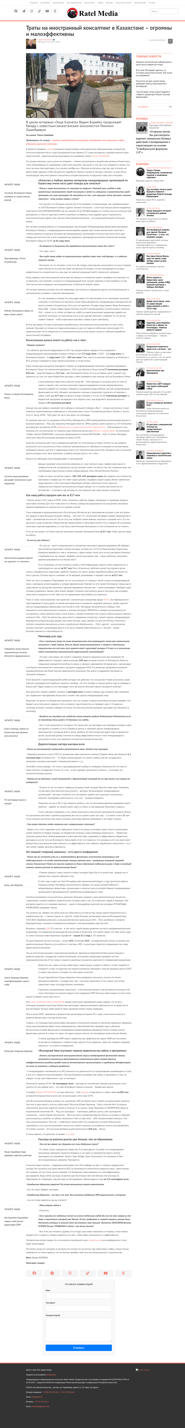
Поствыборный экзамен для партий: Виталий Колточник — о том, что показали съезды (158, 233)
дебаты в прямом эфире (104, 430)
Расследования (74, 3)
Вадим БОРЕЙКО (45, 40)
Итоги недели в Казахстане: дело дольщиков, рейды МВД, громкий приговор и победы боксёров (158, 282)
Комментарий (53, 1315)
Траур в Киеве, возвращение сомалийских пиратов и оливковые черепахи (159, 174)
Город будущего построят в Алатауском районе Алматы (159, 213)
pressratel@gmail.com (40, 1406)
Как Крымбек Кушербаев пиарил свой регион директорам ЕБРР (16, 1221)
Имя (48, 1290)
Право (100, 3)
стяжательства (95, 1240)
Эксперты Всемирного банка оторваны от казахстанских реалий (18, 196)
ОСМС (106, 599)
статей (50, 149)
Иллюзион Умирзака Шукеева (18, 1051)
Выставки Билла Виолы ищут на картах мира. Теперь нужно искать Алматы (158, 260)
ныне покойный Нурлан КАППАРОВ (47, 1002)
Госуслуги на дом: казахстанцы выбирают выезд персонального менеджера (151, 84)
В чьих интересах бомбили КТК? (159, 404)
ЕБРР (48, 928)
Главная (34, 3)
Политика (45, 3)
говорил (85, 1092)
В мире (152, 3)
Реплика (142, 119)
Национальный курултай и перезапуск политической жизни (159, 455)
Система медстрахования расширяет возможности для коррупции (18, 480)
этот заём (70, 1134)
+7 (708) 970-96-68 (50, 1392)
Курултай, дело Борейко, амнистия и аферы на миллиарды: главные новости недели (158, 326)
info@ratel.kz (36, 1397)
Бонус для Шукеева (13, 885)
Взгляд (109, 3)
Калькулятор (140, 3)
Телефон (50, 1303)
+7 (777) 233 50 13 (41, 1401)
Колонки (142, 164)
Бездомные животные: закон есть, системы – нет (159, 347)
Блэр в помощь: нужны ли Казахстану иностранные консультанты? (16, 732)
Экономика (58, 3)
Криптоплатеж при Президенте (155, 371)
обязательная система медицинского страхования (81, 427)
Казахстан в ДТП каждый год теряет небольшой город (158, 386)
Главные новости (148, 56)
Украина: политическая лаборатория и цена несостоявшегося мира (154, 63)
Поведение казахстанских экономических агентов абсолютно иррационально (17, 652)
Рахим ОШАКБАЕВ (100, 156)
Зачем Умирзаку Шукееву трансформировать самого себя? (16, 981)
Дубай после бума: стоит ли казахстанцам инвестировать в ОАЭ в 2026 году (158, 305)
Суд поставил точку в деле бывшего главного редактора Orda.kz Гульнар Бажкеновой (153, 94)
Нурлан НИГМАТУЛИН (46, 1092)
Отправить (79, 1348)
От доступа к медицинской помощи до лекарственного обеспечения (159, 428)
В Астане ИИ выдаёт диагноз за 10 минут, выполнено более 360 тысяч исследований (154, 73)
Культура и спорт (123, 3)
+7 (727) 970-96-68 (66, 1392)
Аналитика (89, 3)
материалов (51, 1374)
